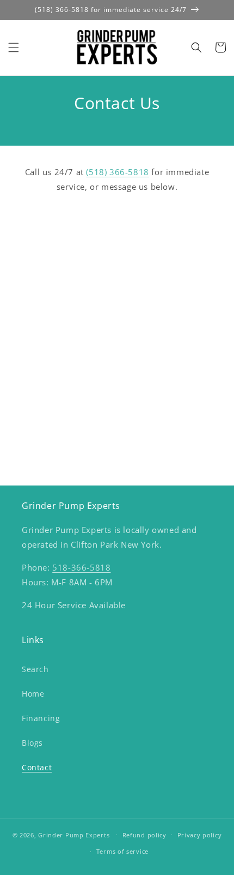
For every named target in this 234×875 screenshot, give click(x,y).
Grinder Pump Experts (73, 834)
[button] (14, 47)
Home (33, 693)
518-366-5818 (81, 567)
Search (35, 669)
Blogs (32, 743)
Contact (37, 767)
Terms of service (122, 851)
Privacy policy (199, 835)
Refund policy (144, 835)
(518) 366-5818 (117, 171)
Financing (41, 718)
